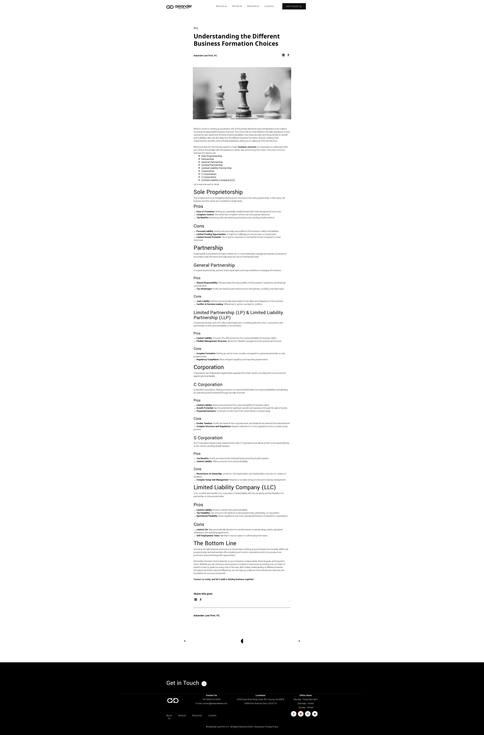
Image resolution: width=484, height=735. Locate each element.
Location (212, 715)
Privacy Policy (272, 726)
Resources (197, 715)
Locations (269, 6)
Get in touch (292, 6)
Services (182, 715)
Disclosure (259, 726)
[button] (221, 6)
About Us (220, 6)
